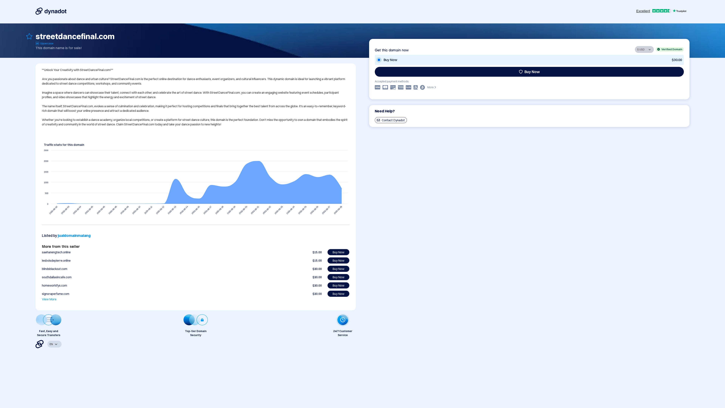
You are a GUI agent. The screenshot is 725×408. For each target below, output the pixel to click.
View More (49, 299)
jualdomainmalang (74, 235)
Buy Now (532, 71)
